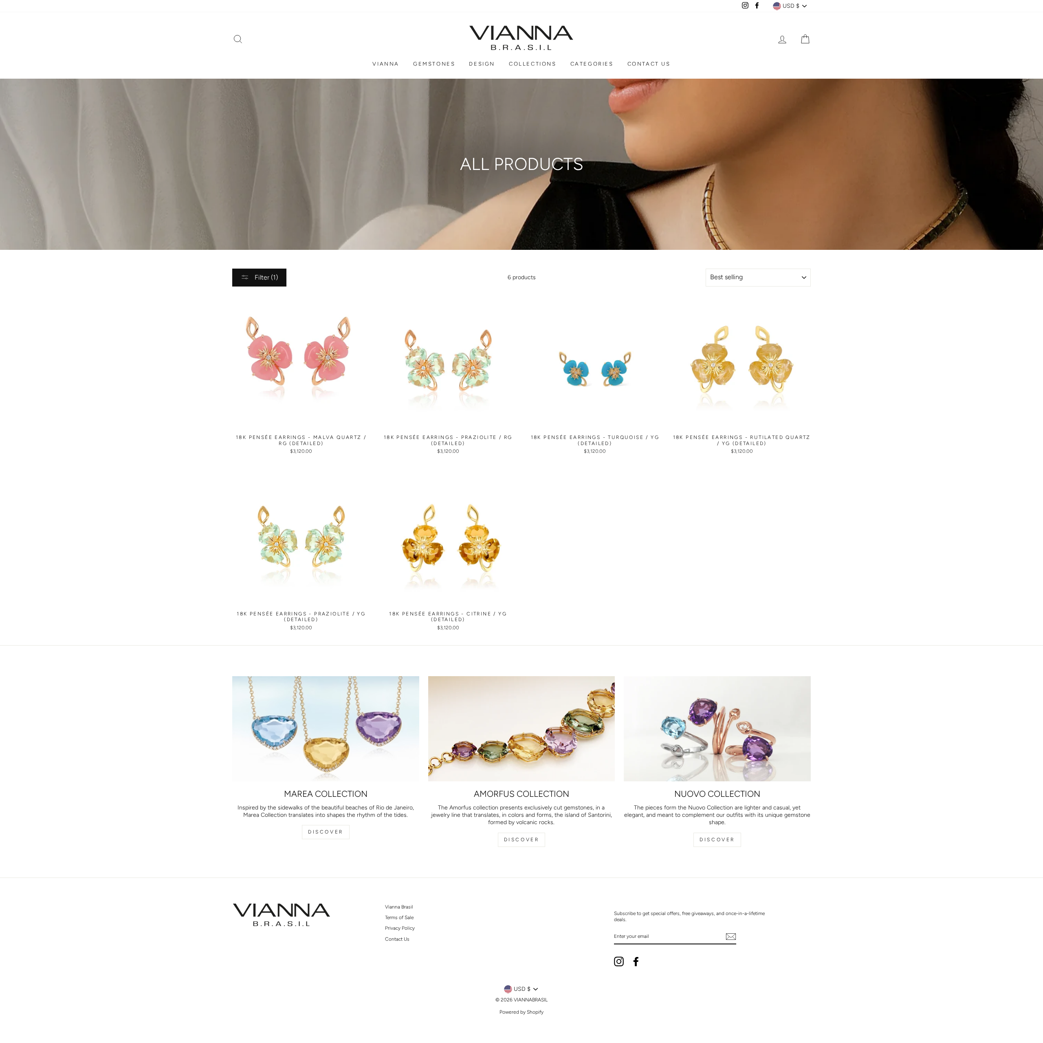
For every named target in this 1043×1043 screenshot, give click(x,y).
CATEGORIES (592, 64)
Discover (325, 832)
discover (521, 839)
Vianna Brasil (399, 907)
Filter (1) (265, 277)
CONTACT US (649, 64)
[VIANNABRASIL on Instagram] (619, 961)
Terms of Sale (399, 917)
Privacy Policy (400, 928)
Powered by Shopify (521, 1012)
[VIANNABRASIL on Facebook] (636, 961)
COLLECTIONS (533, 64)
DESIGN (482, 64)
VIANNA (385, 64)
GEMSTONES (434, 64)
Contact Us (397, 939)
